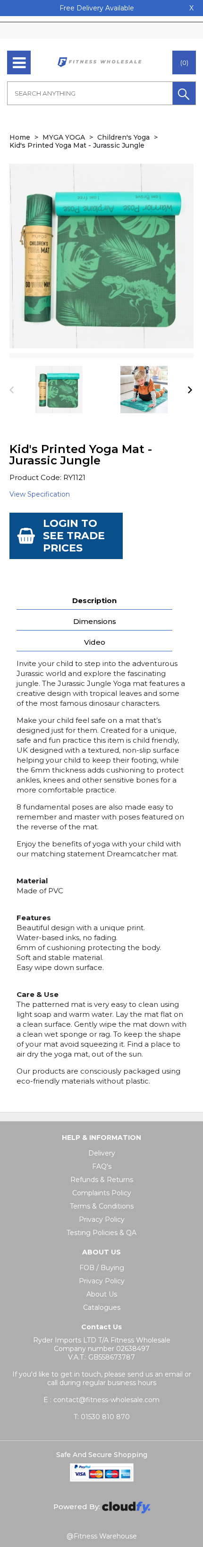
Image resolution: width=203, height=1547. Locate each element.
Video (94, 642)
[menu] (19, 62)
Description (94, 600)
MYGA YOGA (63, 137)
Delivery (101, 1153)
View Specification (39, 494)
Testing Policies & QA (101, 1232)
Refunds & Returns (101, 1179)
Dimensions (94, 621)
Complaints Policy (101, 1193)
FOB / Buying (101, 1267)
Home (19, 137)
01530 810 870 (102, 1417)
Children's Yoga (123, 137)
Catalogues (101, 1307)
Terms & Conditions (102, 1206)
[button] (184, 93)
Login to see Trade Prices (74, 535)
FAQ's (101, 1166)
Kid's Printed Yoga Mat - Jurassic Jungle (76, 145)
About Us (101, 1294)
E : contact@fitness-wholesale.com (101, 1400)
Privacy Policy (102, 1219)
